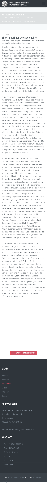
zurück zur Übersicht (25, 353)
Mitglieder (5, 392)
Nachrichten (17, 21)
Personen (5, 380)
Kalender (5, 388)
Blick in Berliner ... (30, 21)
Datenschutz (9, 464)
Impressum (8, 460)
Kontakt (7, 456)
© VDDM (5, 478)
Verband (5, 376)
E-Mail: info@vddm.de (12, 452)
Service (4, 396)
